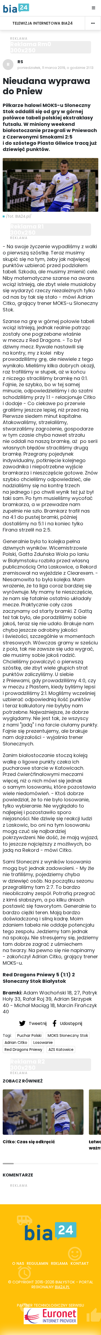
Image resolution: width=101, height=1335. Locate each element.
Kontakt (80, 1263)
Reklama (59, 1263)
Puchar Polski (29, 1035)
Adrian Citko (16, 1042)
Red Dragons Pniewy (23, 1049)
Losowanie (43, 1042)
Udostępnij (70, 1023)
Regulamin (37, 1263)
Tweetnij (38, 1023)
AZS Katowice (61, 1049)
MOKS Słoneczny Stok (68, 1035)
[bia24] (16, 8)
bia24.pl (62, 1287)
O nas (18, 1263)
